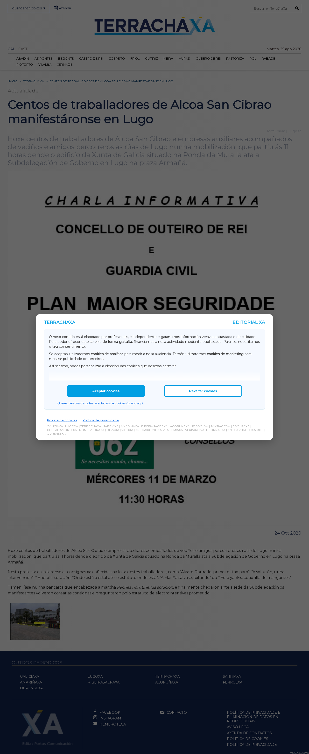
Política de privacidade (101, 420)
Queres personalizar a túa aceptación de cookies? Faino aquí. (100, 403)
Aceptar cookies (105, 391)
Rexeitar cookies (203, 391)
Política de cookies (62, 420)
